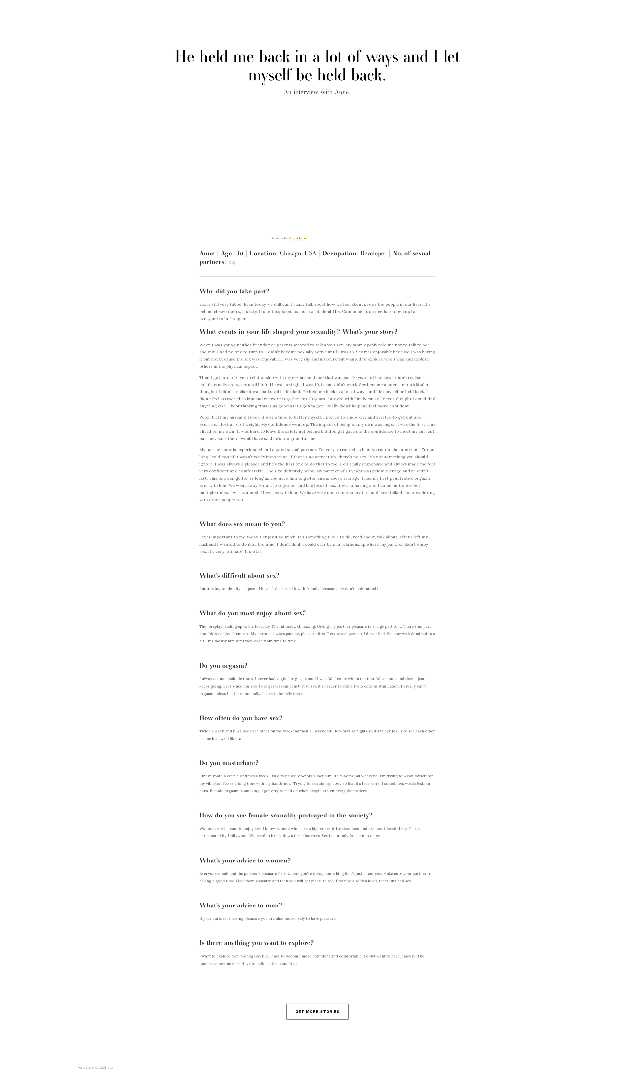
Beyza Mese (298, 238)
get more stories (317, 1011)
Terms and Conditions (95, 1068)
